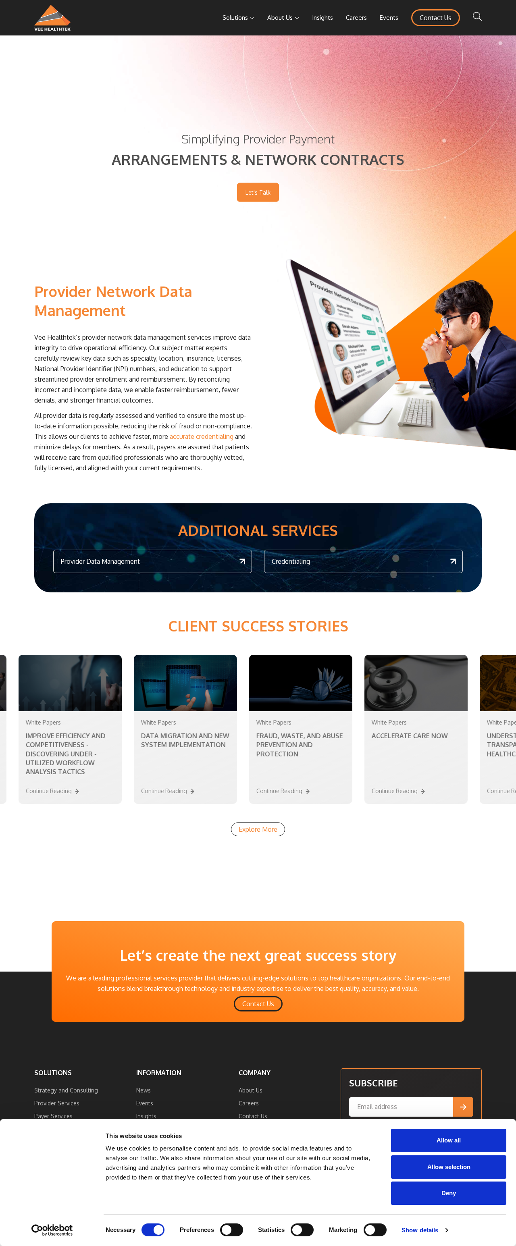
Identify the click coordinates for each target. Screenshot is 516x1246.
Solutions (235, 17)
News (143, 1090)
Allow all (449, 1140)
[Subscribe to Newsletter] (463, 1107)
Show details (420, 1230)
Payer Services (53, 1116)
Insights (322, 17)
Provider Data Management (100, 561)
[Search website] (477, 17)
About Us (280, 17)
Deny (448, 1193)
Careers (356, 17)
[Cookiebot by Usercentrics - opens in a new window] (52, 1230)
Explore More (258, 829)
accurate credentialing (201, 436)
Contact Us (436, 18)
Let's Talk (258, 192)
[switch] (231, 1229)
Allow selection (448, 1166)
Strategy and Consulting (66, 1090)
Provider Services (56, 1103)
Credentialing (291, 561)
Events (389, 17)
